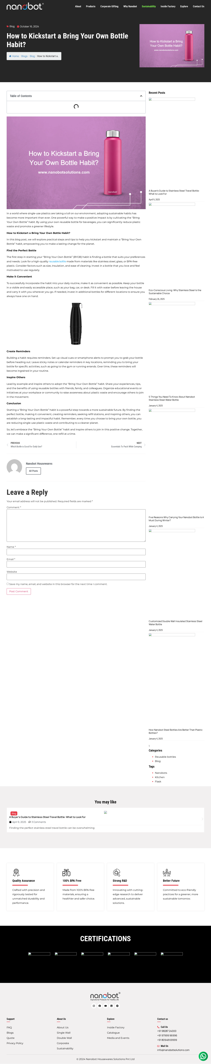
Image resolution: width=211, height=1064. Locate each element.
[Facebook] (99, 1005)
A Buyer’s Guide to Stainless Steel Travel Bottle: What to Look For (174, 192)
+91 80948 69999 (167, 1040)
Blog (12, 26)
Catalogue (113, 1032)
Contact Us (198, 6)
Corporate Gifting (109, 6)
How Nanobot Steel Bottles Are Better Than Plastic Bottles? (176, 731)
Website (12, 572)
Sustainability (149, 6)
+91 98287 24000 (166, 1031)
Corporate (63, 1043)
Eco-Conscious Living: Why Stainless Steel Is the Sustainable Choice (175, 292)
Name (11, 547)
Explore (184, 6)
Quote (11, 1038)
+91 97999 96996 (167, 1035)
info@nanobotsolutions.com (173, 1050)
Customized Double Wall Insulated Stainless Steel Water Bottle (175, 623)
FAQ (9, 1027)
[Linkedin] (111, 1005)
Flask (158, 781)
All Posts (33, 470)
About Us (62, 1027)
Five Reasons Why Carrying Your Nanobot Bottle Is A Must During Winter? (176, 519)
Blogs (10, 1032)
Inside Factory (168, 6)
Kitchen (160, 777)
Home (15, 56)
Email (11, 559)
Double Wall (64, 1038)
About (78, 6)
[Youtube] (105, 1005)
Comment (14, 507)
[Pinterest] (117, 1005)
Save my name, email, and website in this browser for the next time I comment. (58, 584)
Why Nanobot (130, 6)
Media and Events (118, 1038)
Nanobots (161, 772)
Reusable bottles (165, 756)
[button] (141, 96)
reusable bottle (57, 261)
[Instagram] (93, 1005)
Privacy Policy (15, 1043)
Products (90, 6)
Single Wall (63, 1032)
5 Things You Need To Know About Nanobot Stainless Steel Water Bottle (172, 398)
